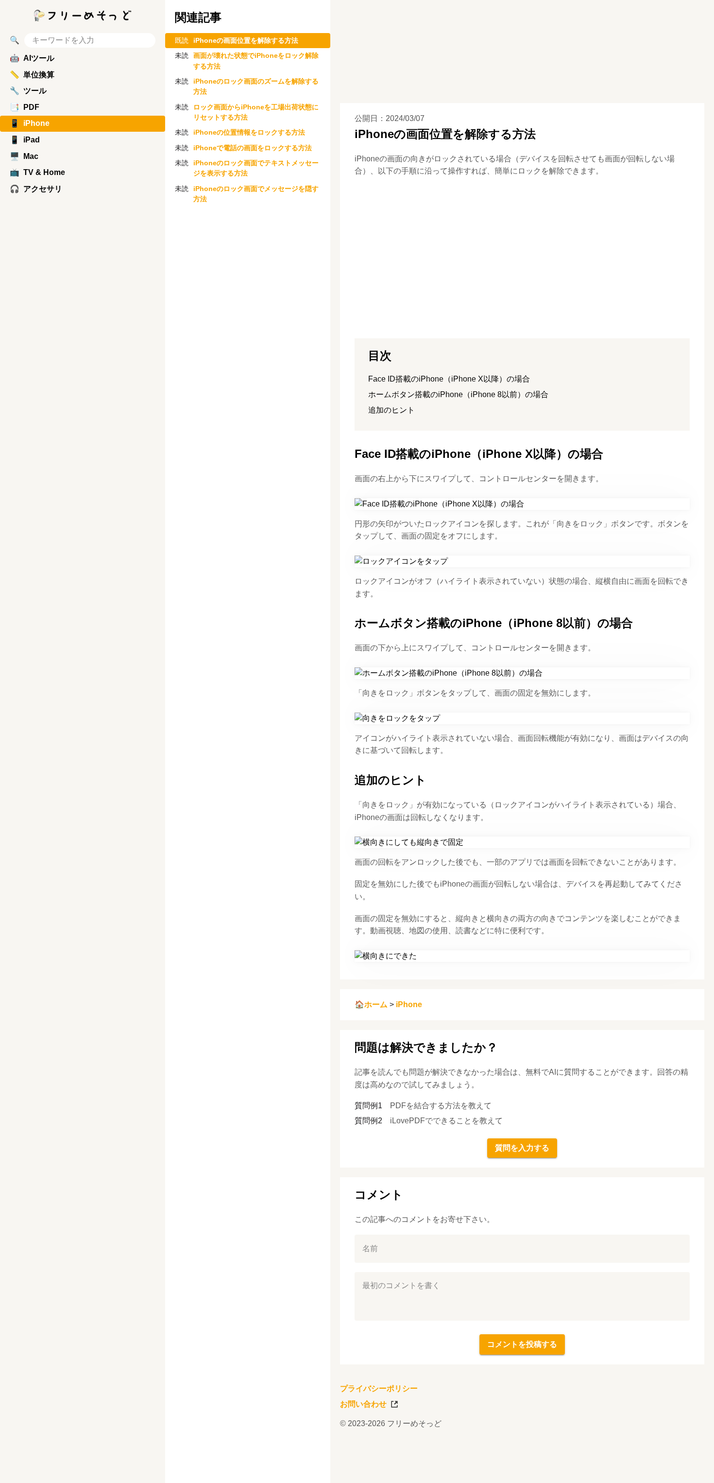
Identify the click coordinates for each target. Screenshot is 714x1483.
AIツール (32, 58)
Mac (24, 156)
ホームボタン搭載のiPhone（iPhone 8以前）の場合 (458, 394)
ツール (28, 91)
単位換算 (32, 74)
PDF (24, 107)
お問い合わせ (363, 1404)
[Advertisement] (479, 1461)
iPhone (409, 1004)
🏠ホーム (371, 1004)
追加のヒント (391, 410)
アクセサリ (36, 189)
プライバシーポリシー (379, 1388)
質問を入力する (522, 1148)
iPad (25, 140)
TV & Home (37, 172)
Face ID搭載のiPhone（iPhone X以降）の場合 (449, 379)
